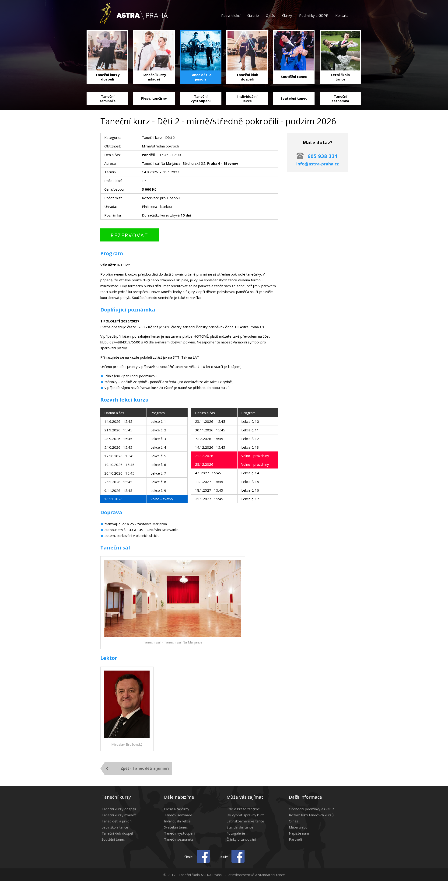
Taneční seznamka (178, 839)
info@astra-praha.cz (317, 164)
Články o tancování (241, 839)
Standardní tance (240, 827)
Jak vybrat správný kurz (245, 815)
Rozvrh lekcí (230, 15)
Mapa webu (298, 827)
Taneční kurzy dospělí (119, 809)
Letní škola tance (115, 827)
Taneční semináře (178, 815)
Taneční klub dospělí (117, 833)
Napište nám (299, 833)
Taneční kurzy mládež (119, 815)
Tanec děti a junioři (117, 821)
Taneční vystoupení (179, 833)
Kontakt (341, 15)
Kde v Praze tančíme (243, 809)
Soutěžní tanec (113, 839)
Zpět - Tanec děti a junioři (145, 768)
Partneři (295, 839)
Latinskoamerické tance (245, 821)
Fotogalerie (236, 833)
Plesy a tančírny (176, 809)
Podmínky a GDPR (313, 15)
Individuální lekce (177, 821)
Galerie (253, 15)
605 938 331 (323, 155)
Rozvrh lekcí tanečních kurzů (311, 815)
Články (287, 15)
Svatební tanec (176, 827)
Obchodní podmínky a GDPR (311, 809)
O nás (270, 15)
